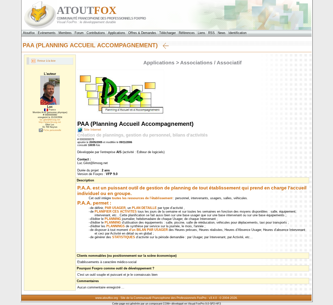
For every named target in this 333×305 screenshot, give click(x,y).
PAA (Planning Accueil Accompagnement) (93, 45)
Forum (79, 33)
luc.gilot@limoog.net (50, 119)
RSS (211, 33)
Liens (201, 33)
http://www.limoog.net (50, 122)
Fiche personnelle (52, 130)
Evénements (47, 33)
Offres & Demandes (142, 33)
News (221, 33)
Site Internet (92, 129)
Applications (116, 33)
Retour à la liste (46, 60)
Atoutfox (29, 33)
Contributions (96, 33)
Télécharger (167, 33)
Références (187, 33)
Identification (237, 33)
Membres (65, 33)
